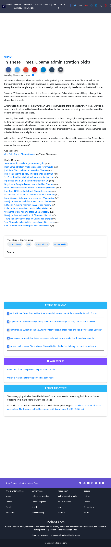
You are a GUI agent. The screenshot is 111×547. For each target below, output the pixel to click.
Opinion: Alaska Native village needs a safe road (30, 378)
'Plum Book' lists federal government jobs (24, 163)
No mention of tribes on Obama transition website (29, 195)
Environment (37, 491)
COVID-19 (61, 6)
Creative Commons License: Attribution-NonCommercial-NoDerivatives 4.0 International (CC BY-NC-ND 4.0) (54, 407)
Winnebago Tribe (69, 530)
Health (34, 507)
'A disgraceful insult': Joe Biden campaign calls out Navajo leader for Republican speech (52, 338)
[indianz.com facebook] (70, 6)
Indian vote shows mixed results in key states (26, 208)
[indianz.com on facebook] (77, 483)
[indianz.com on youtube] (86, 6)
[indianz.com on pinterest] (96, 483)
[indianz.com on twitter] (80, 483)
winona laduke (60, 244)
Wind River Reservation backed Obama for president (30, 188)
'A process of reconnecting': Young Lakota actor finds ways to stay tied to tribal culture (52, 322)
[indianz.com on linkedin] (103, 483)
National (61, 512)
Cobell (8, 507)
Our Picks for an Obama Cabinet (20, 154)
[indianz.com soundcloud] (80, 6)
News (9, 4)
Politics (87, 496)
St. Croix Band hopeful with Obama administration (29, 177)
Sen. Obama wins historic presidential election (27, 226)
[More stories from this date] (33, 75)
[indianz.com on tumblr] (101, 6)
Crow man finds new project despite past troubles (31, 370)
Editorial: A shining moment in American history (27, 205)
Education (10, 512)
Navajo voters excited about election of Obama (27, 202)
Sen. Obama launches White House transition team (29, 222)
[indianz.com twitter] (75, 6)
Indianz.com (61, 543)
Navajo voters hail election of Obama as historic (28, 215)
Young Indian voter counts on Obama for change (28, 219)
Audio (38, 4)
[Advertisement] (55, 34)
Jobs (53, 4)
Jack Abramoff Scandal (67, 496)
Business (9, 496)
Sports (87, 502)
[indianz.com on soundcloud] (84, 483)
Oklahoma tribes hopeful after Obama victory (27, 212)
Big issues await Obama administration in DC (26, 181)
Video (46, 4)
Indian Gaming (18, 6)
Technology (89, 507)
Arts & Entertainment (15, 491)
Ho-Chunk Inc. (87, 527)
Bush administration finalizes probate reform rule (28, 167)
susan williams (42, 244)
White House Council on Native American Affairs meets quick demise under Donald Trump (53, 313)
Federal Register (29, 6)
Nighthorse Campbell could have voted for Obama (28, 184)
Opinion (8, 57)
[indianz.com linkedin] (96, 6)
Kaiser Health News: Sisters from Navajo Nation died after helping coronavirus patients (53, 346)
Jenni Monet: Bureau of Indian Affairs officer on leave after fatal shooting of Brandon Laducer (56, 330)
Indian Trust (63, 491)
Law (59, 507)
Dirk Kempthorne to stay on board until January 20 (29, 174)
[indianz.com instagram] (91, 6)
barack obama (15, 244)
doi (28, 244)
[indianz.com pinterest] (105, 6)
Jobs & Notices (64, 502)
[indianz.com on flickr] (100, 483)
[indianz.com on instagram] (92, 483)
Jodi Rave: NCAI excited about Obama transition (27, 191)
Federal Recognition (40, 496)
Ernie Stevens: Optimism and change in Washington (29, 198)
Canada (9, 502)
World (86, 512)
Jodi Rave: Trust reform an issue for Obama (25, 170)
